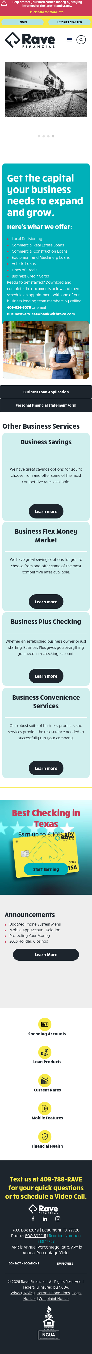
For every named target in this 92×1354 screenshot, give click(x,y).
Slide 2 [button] (43, 136)
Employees (65, 1263)
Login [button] (22, 22)
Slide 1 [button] (39, 136)
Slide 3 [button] (48, 136)
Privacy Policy (23, 1292)
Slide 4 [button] (53, 136)
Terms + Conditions (53, 1292)
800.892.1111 (35, 1235)
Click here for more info (46, 12)
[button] (81, 39)
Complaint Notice (54, 1298)
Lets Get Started (69, 22)
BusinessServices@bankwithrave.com (41, 313)
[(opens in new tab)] (49, 1311)
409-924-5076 (19, 307)
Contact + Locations (24, 1263)
